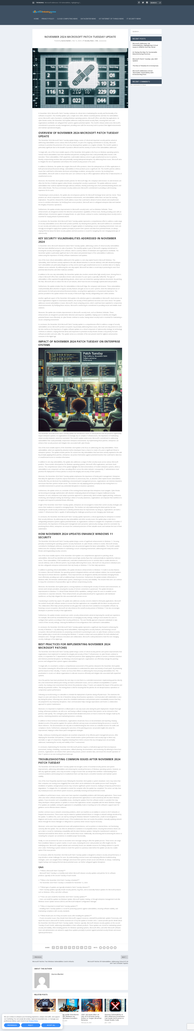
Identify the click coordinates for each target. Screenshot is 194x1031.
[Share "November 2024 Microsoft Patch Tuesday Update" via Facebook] (53, 948)
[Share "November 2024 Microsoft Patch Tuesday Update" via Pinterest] (69, 948)
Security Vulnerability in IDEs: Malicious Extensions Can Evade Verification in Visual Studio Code (114, 1017)
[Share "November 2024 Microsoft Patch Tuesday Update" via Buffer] (78, 948)
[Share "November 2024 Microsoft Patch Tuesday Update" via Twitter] (57, 948)
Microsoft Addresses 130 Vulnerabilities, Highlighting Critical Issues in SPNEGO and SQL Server (145, 45)
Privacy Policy (33, 1021)
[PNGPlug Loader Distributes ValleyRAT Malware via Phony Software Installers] (68, 1005)
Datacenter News (88, 19)
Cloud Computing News (67, 19)
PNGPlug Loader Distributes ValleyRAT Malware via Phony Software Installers (68, 1016)
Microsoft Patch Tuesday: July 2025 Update (145, 60)
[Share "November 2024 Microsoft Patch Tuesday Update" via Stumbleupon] (82, 948)
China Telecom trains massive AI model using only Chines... (64, 3)
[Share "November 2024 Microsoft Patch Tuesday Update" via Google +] (61, 948)
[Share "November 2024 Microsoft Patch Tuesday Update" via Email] (86, 948)
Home (36, 19)
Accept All (51, 1025)
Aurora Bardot (66, 41)
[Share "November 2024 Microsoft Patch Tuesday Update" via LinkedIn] (74, 948)
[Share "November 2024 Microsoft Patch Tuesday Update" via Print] (90, 948)
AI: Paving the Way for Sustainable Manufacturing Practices (145, 53)
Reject (30, 1025)
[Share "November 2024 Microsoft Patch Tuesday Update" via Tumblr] (65, 948)
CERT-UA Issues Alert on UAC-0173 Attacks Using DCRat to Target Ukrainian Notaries (91, 1017)
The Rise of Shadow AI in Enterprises (145, 66)
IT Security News (134, 19)
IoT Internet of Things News (111, 19)
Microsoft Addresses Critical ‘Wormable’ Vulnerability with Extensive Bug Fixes (143, 72)
